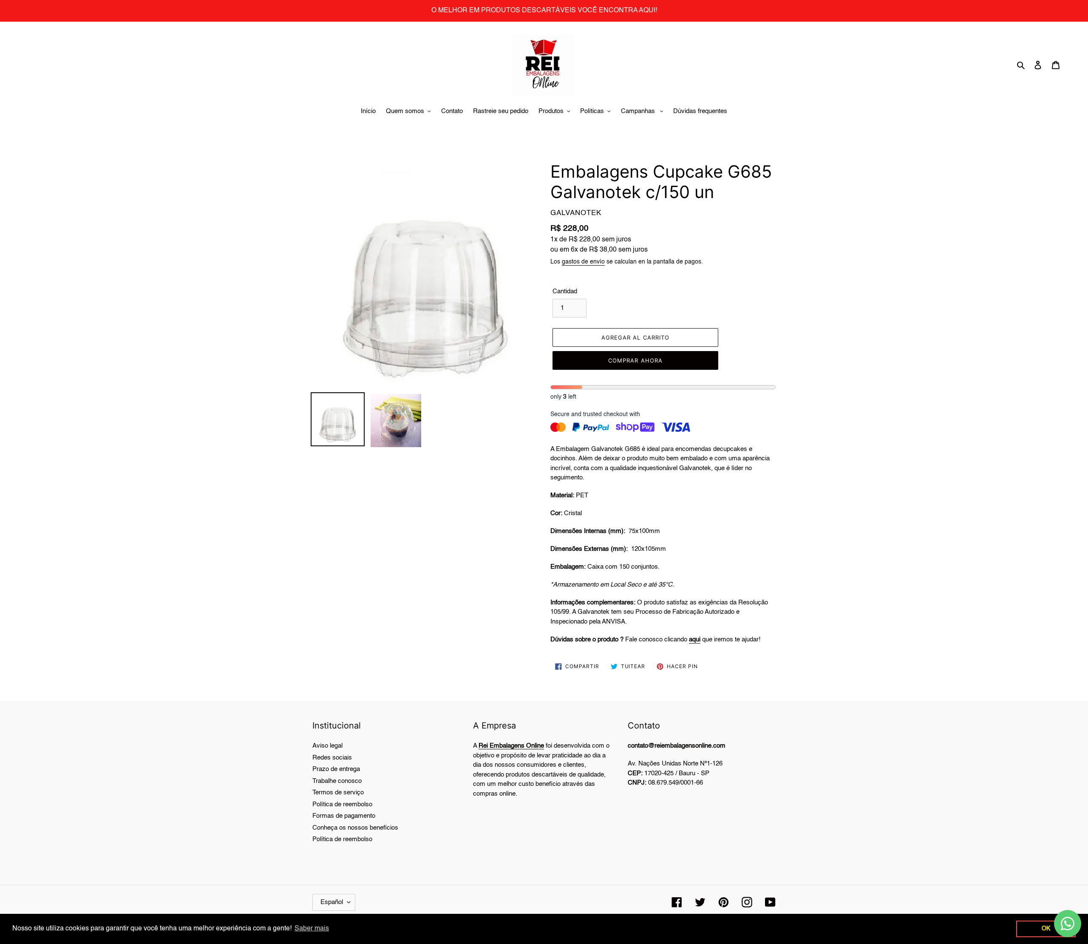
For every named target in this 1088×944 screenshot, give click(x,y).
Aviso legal (327, 746)
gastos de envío (583, 262)
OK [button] (1046, 929)
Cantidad (564, 291)
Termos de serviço (338, 792)
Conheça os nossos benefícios (355, 828)
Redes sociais (332, 757)
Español (331, 902)
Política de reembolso (342, 804)
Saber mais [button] (312, 928)
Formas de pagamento (343, 816)
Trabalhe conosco (337, 781)
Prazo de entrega (336, 769)
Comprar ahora (635, 360)
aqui (694, 639)
